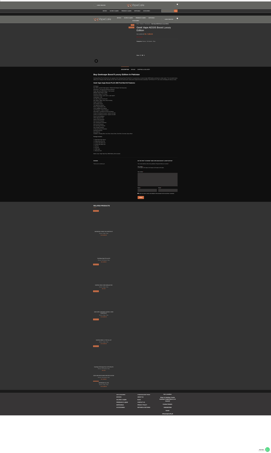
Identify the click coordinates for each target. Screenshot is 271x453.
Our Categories (120, 394)
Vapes (104, 233)
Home (138, 23)
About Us (140, 397)
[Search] (176, 10)
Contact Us (141, 402)
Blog (139, 399)
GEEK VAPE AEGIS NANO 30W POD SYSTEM (103, 375)
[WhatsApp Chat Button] (267, 449)
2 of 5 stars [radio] (145, 167)
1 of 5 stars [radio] (140, 167)
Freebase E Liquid (122, 402)
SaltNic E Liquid (121, 399)
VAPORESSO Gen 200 (104, 382)
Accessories (120, 407)
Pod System (147, 23)
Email (159, 187)
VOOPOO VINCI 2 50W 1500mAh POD (103, 285)
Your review (141, 171)
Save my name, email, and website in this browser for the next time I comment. (156, 193)
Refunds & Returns (143, 407)
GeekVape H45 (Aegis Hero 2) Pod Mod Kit (103, 366)
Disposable (120, 404)
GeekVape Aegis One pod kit (103, 258)
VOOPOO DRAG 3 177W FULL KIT (104, 340)
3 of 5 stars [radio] (150, 167)
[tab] (125, 69)
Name (139, 187)
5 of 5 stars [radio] (161, 167)
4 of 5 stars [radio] (156, 167)
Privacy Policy (142, 404)
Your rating (140, 166)
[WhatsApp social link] (144, 55)
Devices (142, 23)
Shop (154, 41)
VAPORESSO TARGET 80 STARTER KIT (104, 231)
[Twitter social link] (142, 55)
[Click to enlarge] (96, 61)
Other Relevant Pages (143, 394)
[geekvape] (142, 49)
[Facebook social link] (140, 55)
